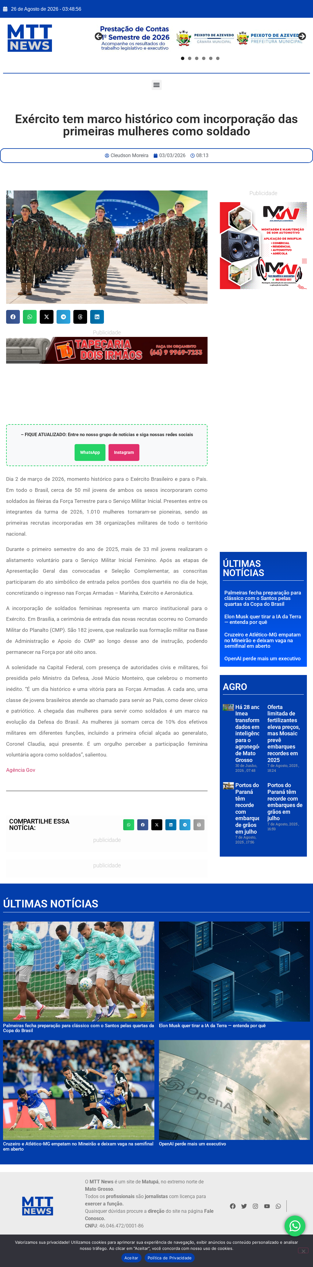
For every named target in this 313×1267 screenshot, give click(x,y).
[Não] (303, 1250)
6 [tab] (218, 58)
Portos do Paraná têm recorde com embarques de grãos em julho (285, 801)
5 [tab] (211, 58)
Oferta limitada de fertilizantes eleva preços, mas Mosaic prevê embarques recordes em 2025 (283, 733)
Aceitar (131, 1257)
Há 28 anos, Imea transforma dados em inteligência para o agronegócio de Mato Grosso (250, 733)
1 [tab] (183, 58)
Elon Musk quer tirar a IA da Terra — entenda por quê (262, 619)
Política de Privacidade (170, 1257)
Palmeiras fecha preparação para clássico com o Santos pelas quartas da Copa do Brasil (262, 598)
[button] (157, 85)
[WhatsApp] (107, 350)
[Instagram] (255, 1206)
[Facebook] (232, 1206)
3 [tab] (197, 58)
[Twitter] (244, 1206)
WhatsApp (90, 452)
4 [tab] (204, 58)
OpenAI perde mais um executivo (262, 658)
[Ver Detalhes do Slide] (263, 245)
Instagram (124, 452)
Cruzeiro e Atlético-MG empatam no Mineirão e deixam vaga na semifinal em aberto (262, 640)
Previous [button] (99, 36)
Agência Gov (20, 770)
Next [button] (301, 36)
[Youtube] (267, 1206)
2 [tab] (190, 58)
